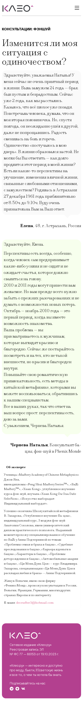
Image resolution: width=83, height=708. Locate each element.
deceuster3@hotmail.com (35, 603)
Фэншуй (41, 29)
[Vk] (23, 689)
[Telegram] (12, 689)
